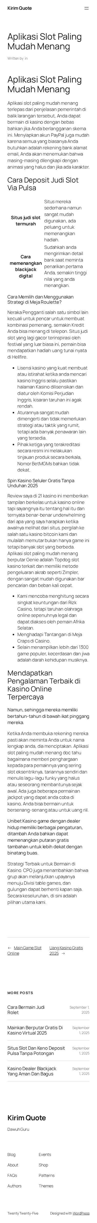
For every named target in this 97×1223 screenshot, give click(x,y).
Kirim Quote (19, 8)
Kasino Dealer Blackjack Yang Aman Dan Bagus (31, 1071)
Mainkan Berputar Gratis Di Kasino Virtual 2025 (34, 1030)
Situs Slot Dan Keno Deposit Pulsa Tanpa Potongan (36, 1050)
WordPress (81, 1213)
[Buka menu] (87, 8)
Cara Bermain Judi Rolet (26, 1010)
